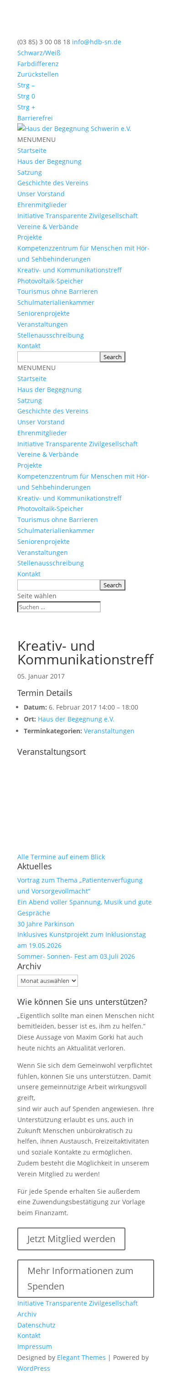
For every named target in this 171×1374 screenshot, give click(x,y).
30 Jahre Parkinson (45, 923)
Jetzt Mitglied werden (71, 1239)
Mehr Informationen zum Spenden (80, 1278)
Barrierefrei (35, 118)
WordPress (33, 1368)
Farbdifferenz (38, 63)
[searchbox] (58, 356)
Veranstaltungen (42, 324)
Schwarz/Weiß (39, 52)
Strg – (26, 85)
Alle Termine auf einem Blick (61, 856)
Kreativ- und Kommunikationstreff (69, 270)
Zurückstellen (38, 74)
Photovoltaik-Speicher (50, 281)
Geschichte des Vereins (52, 182)
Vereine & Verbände (47, 226)
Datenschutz (36, 1325)
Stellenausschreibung (50, 335)
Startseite (32, 150)
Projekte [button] (29, 237)
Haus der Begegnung (49, 161)
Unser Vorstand (41, 193)
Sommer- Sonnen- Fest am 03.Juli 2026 (76, 956)
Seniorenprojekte (43, 313)
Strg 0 (26, 96)
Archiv (26, 1314)
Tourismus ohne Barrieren (57, 291)
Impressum (34, 1346)
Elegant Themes (81, 1357)
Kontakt (29, 345)
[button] (36, 139)
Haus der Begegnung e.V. (76, 719)
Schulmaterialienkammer (55, 302)
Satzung (29, 172)
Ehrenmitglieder (42, 204)
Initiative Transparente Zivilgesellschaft (77, 215)
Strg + (26, 107)
